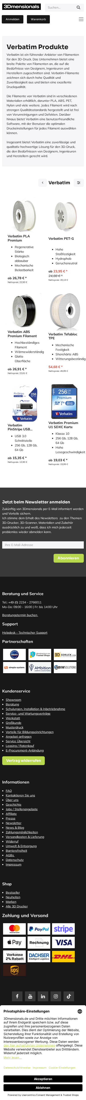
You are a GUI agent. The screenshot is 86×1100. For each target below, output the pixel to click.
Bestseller (13, 892)
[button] (69, 558)
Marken (11, 902)
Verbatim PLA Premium (19, 238)
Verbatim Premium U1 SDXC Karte (63, 425)
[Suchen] (78, 8)
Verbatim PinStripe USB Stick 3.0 (19, 427)
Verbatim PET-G (61, 239)
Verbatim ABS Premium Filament (22, 334)
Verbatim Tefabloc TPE (63, 336)
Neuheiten (13, 897)
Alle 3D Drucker (17, 906)
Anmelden (12, 19)
